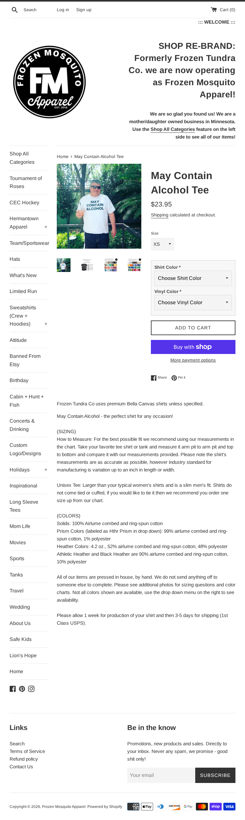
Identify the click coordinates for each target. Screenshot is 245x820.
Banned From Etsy (25, 360)
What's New (23, 275)
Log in (63, 9)
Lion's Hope (23, 655)
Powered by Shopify (104, 806)
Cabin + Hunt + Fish (27, 401)
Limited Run (23, 291)
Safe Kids (21, 639)
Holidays (28, 469)
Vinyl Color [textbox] (167, 291)
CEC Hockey (24, 202)
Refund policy (24, 759)
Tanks (16, 574)
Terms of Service (27, 751)
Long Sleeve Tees (24, 506)
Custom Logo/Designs (25, 449)
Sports (17, 558)
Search (17, 743)
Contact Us (21, 766)
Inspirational (23, 485)
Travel (17, 590)
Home (16, 671)
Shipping (159, 214)
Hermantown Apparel (28, 222)
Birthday (19, 380)
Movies (18, 542)
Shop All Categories (22, 158)
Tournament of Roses (26, 182)
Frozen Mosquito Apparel (63, 806)
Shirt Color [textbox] (167, 267)
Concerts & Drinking (22, 425)
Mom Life (20, 526)
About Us (20, 623)
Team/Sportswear (28, 243)
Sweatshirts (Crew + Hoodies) (28, 316)
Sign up (84, 9)
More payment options (193, 360)
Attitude (18, 340)
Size (155, 233)
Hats (15, 259)
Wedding (20, 607)
